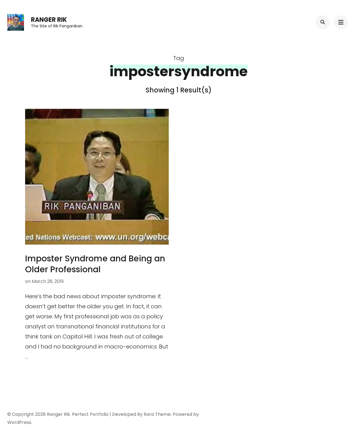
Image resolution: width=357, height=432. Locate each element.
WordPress (19, 422)
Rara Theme (157, 414)
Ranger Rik (49, 19)
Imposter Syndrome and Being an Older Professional (95, 263)
